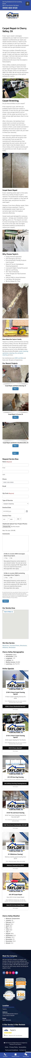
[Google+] (7, 972)
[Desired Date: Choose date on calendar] (27, 511)
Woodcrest (5, 645)
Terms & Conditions (6, 597)
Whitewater (12, 647)
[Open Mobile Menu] (27, 3)
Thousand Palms (14, 645)
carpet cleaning (23, 351)
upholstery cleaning (8, 353)
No (11, 558)
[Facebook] (3, 972)
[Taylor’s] (15, 15)
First (3, 468)
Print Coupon (15, 709)
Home (6, 1047)
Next (14, 453)
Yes (6, 558)
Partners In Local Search (15, 1044)
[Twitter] (16, 972)
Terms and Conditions (11, 1050)
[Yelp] (10, 972)
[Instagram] (13, 972)
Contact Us (22, 1050)
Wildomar (5, 647)
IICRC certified (19, 358)
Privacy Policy (14, 597)
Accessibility (22, 1047)
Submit (5, 601)
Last (3, 474)
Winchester (23, 645)
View (15, 388)
